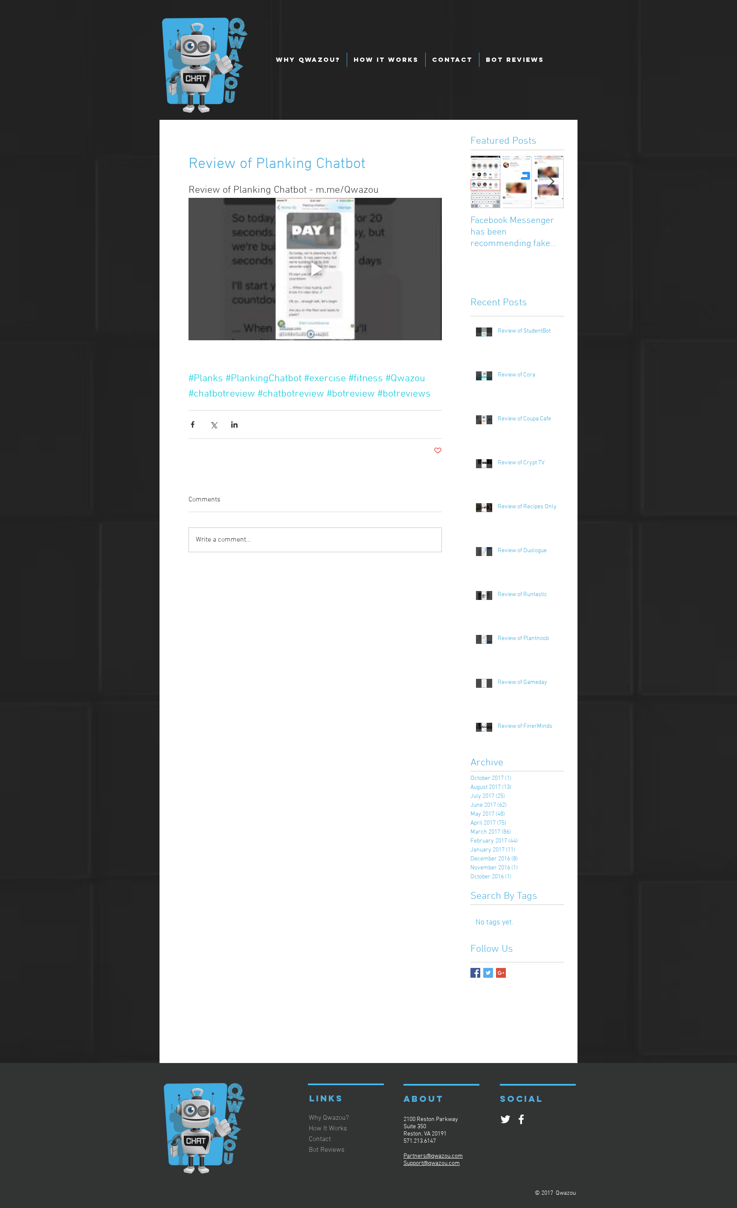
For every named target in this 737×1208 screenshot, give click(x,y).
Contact (320, 1139)
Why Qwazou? (329, 1118)
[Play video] (315, 269)
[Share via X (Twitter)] (213, 424)
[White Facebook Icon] (521, 1119)
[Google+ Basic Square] (501, 973)
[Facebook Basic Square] (475, 973)
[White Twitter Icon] (505, 1119)
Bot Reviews (327, 1150)
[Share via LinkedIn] (234, 424)
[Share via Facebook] (193, 424)
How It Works (328, 1128)
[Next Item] (550, 181)
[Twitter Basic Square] (488, 973)
